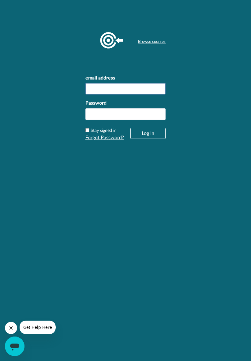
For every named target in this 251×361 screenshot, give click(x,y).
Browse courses (152, 42)
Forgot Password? (104, 137)
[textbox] (125, 114)
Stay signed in (104, 130)
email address (100, 78)
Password (96, 103)
